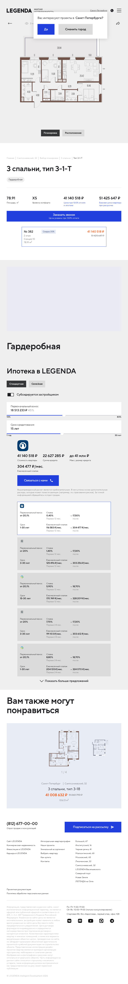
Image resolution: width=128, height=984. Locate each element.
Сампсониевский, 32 (27, 158)
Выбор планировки (49, 158)
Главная (10, 158)
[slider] (64, 415)
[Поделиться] (118, 23)
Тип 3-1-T (78, 158)
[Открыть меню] (119, 10)
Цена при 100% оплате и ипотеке (75, 204)
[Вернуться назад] (10, 23)
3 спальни (66, 158)
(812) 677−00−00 (22, 824)
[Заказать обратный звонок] (112, 11)
